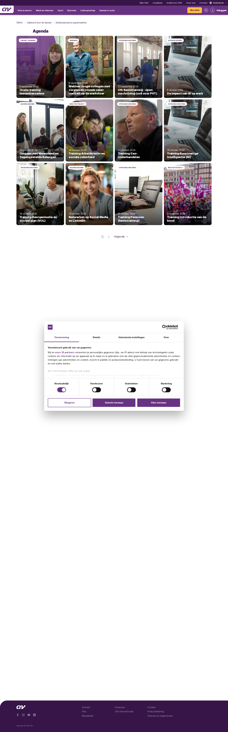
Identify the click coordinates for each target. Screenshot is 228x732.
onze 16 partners (64, 352)
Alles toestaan (158, 402)
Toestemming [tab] (61, 337)
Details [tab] (96, 337)
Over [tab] (166, 337)
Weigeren (69, 402)
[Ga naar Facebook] (17, 715)
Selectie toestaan (114, 402)
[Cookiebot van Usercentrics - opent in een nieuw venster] (166, 327)
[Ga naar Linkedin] (34, 715)
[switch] (96, 389)
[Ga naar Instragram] (23, 715)
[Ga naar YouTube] (29, 715)
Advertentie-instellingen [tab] (131, 337)
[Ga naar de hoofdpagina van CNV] (7, 9)
